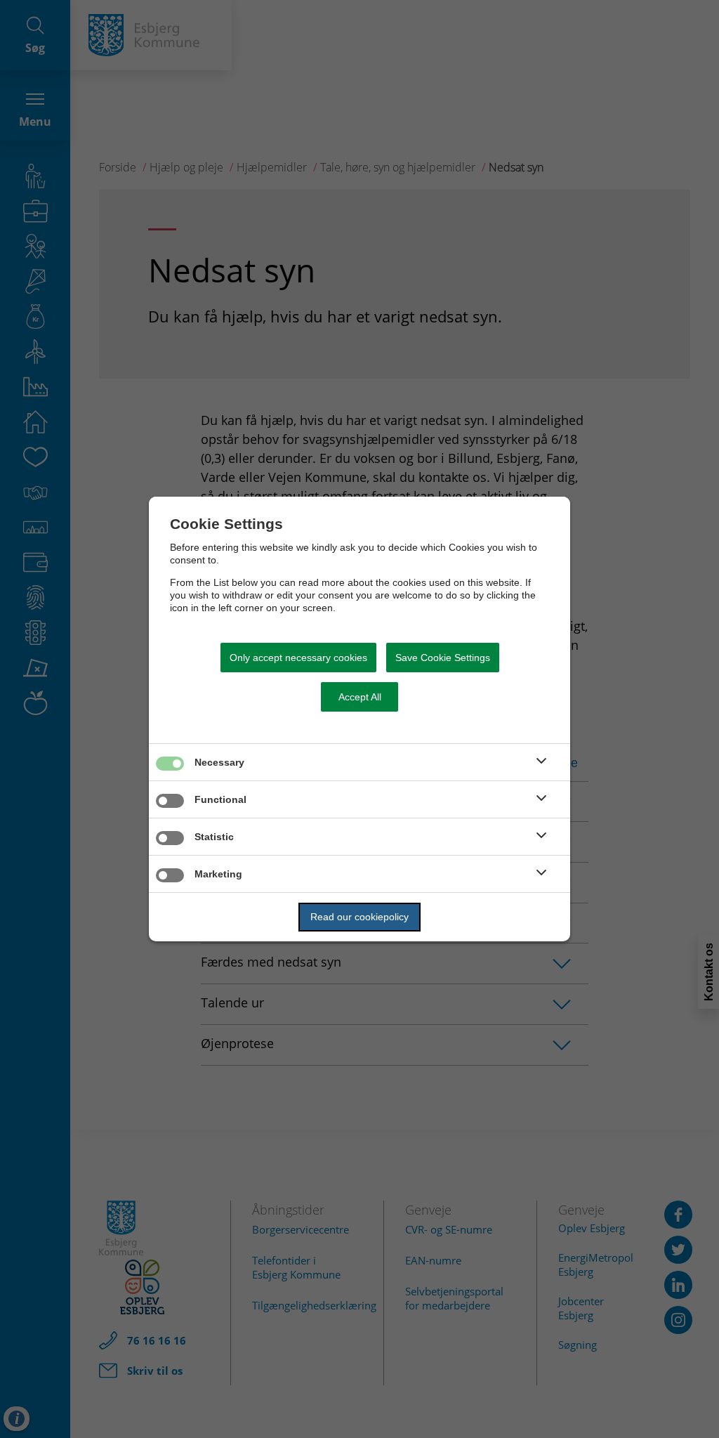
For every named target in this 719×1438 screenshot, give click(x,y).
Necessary (219, 762)
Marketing (218, 874)
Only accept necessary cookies (298, 657)
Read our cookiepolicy (359, 916)
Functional (220, 799)
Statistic (214, 836)
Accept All (359, 696)
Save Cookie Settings (442, 657)
